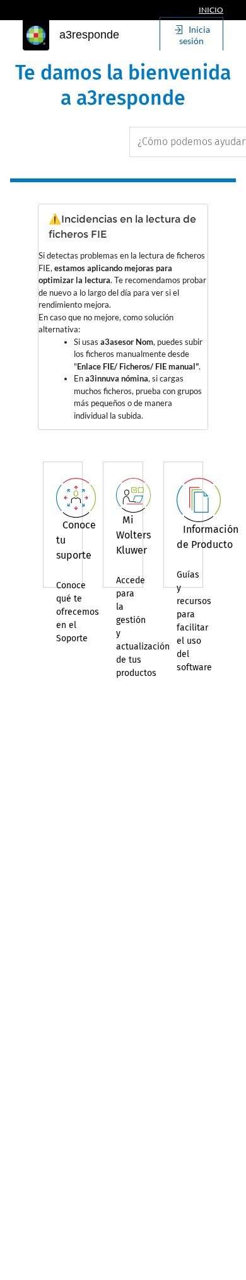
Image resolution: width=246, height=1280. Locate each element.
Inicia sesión (194, 35)
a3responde (89, 34)
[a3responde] (35, 35)
